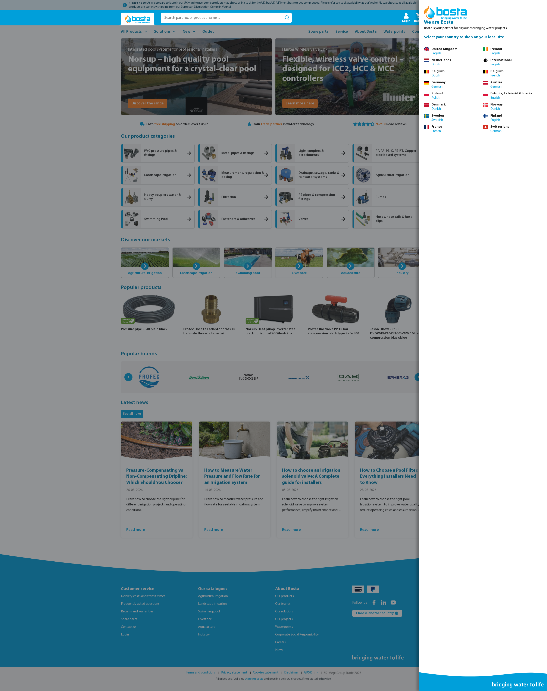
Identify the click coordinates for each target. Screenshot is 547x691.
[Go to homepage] (137, 19)
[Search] (287, 18)
